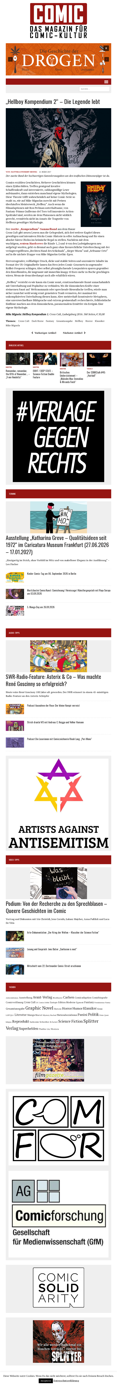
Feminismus (99, 1002)
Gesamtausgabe (64, 320)
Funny (107, 1002)
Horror (89, 320)
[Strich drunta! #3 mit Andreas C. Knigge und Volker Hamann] (15, 728)
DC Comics (40, 1003)
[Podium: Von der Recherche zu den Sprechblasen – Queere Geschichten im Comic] (58, 897)
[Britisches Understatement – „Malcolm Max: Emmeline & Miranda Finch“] (72, 364)
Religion (9, 1022)
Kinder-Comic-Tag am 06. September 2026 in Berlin (51, 573)
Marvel (38, 1015)
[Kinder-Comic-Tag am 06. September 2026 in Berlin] (15, 580)
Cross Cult (23, 320)
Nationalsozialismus (67, 1015)
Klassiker (100, 320)
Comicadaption (83, 997)
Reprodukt (20, 1021)
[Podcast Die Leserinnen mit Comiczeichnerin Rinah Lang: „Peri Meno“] (15, 745)
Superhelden (28, 1028)
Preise (101, 1015)
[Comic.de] (58, 20)
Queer (106, 1015)
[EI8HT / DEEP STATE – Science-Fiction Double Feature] (45, 363)
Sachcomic (34, 1022)
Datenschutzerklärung (66, 1380)
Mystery (46, 1015)
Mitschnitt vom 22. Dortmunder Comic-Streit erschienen (54, 966)
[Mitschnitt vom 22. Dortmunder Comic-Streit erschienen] (15, 972)
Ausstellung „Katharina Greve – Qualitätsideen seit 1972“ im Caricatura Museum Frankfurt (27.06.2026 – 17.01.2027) (57, 544)
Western (55, 1029)
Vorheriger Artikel (45, 332)
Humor (78, 1008)
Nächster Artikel (72, 332)
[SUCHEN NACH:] (94, 88)
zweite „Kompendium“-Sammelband (34, 229)
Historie (58, 1008)
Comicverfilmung (14, 1002)
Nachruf (53, 1015)
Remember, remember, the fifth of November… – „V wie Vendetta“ (18, 374)
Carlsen (68, 997)
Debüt (47, 1002)
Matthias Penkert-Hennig (24, 172)
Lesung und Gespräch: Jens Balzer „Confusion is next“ (52, 949)
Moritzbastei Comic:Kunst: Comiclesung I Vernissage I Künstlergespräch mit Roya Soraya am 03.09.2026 (68, 592)
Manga (31, 1015)
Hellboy (79, 320)
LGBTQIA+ (10, 1015)
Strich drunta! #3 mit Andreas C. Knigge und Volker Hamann (55, 722)
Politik (93, 1014)
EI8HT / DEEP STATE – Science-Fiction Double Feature (43, 374)
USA (48, 1029)
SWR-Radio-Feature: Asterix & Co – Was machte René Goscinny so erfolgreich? (53, 680)
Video (90, 369)
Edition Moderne (67, 1002)
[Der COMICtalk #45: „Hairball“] (99, 364)
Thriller (42, 1029)
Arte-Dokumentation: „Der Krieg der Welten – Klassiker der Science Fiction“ (63, 932)
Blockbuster (57, 998)
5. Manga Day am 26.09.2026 (41, 607)
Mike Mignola (13, 325)
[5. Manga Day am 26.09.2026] (15, 613)
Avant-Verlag (42, 997)
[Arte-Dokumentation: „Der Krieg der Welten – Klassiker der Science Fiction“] (15, 939)
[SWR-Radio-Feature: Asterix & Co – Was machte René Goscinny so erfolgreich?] (58, 670)
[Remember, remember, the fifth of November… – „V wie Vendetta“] (18, 363)
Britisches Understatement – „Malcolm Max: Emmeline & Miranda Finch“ (71, 377)
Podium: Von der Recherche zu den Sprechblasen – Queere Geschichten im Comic (56, 907)
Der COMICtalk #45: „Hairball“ (96, 374)
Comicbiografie (100, 997)
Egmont (80, 1002)
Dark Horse (38, 320)
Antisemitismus (12, 998)
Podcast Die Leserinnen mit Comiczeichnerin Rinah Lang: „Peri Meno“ (59, 739)
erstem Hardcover (31, 243)
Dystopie (54, 1002)
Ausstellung (25, 997)
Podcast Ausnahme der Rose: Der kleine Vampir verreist (53, 705)
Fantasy (50, 320)
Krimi (99, 1008)
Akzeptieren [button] (46, 1380)
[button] (58, 59)
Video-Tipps (14, 859)
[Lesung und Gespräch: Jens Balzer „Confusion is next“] (15, 955)
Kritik (9, 367)
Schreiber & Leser (49, 1021)
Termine (12, 493)
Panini (82, 1014)
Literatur (21, 1015)
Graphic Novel (39, 1008)
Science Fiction (70, 1021)
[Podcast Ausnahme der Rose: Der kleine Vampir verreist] (15, 712)
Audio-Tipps (14, 632)
